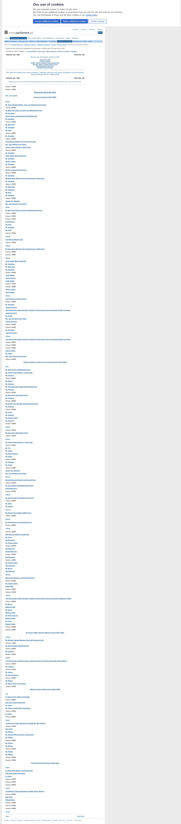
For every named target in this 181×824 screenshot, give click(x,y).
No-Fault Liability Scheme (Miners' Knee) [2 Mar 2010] (45, 632)
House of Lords (23, 41)
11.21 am (7, 427)
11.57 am (7, 528)
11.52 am (7, 519)
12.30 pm (7, 637)
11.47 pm (7, 509)
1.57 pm (7, 811)
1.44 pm (7, 788)
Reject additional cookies (74, 21)
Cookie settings (97, 21)
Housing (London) (45, 61)
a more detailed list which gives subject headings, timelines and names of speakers (51, 51)
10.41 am (7, 295)
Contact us (100, 29)
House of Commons (11, 41)
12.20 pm (7, 595)
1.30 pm (7, 767)
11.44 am (7, 494)
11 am (7, 366)
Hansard (53, 44)
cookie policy (91, 15)
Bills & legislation (42, 41)
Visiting (68, 38)
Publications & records (65, 41)
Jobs (38, 820)
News (85, 41)
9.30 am (7, 101)
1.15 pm (7, 720)
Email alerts (84, 29)
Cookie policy (69, 820)
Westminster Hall (45, 59)
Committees (52, 41)
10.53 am (7, 336)
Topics (90, 41)
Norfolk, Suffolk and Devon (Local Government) (45, 63)
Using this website (46, 820)
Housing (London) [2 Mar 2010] (45, 97)
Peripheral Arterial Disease (45, 67)
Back (7, 816)
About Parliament (48, 38)
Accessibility (75, 29)
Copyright (54, 820)
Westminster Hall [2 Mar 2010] (45, 92)
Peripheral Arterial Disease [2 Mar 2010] (45, 763)
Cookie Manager (77, 820)
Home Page (80, 816)
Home (7, 38)
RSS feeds (92, 29)
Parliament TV (77, 41)
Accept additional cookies (46, 21)
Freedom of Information (30, 820)
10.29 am (7, 258)
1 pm (6, 693)
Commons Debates (62, 44)
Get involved (60, 38)
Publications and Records (43, 44)
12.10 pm (7, 574)
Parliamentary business (18, 38)
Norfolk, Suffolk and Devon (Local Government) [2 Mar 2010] (45, 362)
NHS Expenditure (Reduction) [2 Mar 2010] (45, 689)
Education (75, 38)
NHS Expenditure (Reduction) (45, 66)
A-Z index (6, 820)
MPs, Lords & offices (34, 38)
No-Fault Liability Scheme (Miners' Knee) (45, 64)
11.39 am (7, 476)
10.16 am (7, 236)
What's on (32, 41)
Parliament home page (17, 44)
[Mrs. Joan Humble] (11, 95)
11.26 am (7, 439)
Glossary (13, 820)
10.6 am (7, 207)
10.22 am (7, 245)
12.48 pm (7, 657)
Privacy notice (62, 820)
